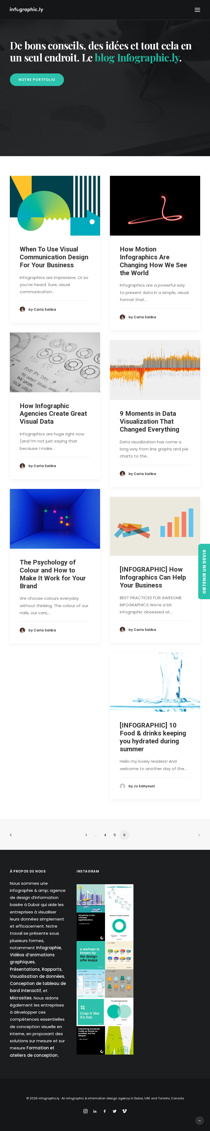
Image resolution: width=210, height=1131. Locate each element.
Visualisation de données (37, 976)
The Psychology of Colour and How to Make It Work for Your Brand (53, 574)
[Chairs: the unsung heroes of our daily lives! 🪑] (119, 983)
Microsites (21, 998)
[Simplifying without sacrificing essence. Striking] (91, 1040)
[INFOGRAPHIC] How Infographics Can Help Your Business (153, 577)
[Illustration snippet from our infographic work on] (91, 898)
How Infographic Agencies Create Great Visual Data (53, 414)
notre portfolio (37, 79)
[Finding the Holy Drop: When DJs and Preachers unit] (119, 1012)
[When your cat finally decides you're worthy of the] (119, 927)
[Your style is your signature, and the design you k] (91, 955)
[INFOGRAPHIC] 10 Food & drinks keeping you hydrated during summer (153, 737)
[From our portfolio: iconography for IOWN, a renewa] (119, 1040)
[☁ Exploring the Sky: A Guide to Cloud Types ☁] (91, 983)
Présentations (25, 969)
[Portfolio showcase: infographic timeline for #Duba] (119, 898)
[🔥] (91, 1012)
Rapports (52, 969)
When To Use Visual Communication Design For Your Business (54, 257)
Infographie (48, 948)
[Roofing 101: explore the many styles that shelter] (119, 955)
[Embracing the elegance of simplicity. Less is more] (91, 927)
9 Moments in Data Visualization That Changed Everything (149, 421)
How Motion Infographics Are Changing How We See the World (153, 261)
